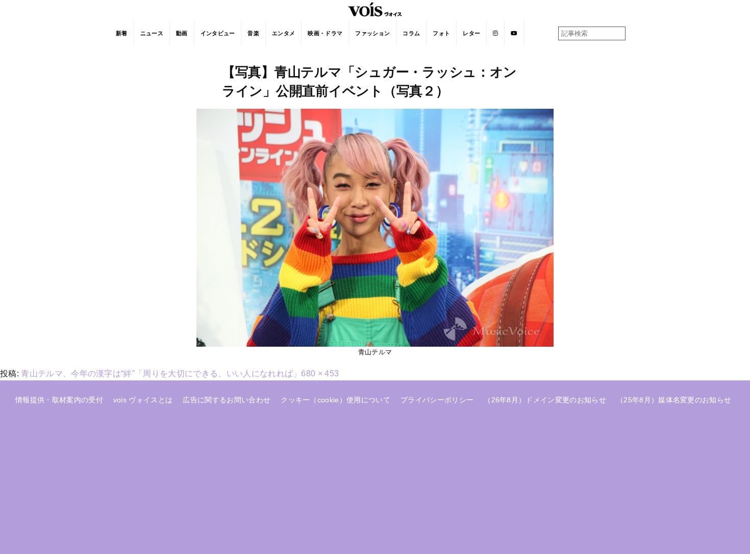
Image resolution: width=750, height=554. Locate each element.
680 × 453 (320, 373)
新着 (122, 33)
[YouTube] (514, 33)
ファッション (372, 33)
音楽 (253, 33)
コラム (411, 33)
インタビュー (218, 33)
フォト (441, 33)
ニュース (151, 33)
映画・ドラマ (325, 33)
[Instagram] (496, 33)
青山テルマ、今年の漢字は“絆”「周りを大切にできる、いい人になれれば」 (161, 373)
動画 (182, 33)
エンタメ (283, 33)
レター (471, 33)
